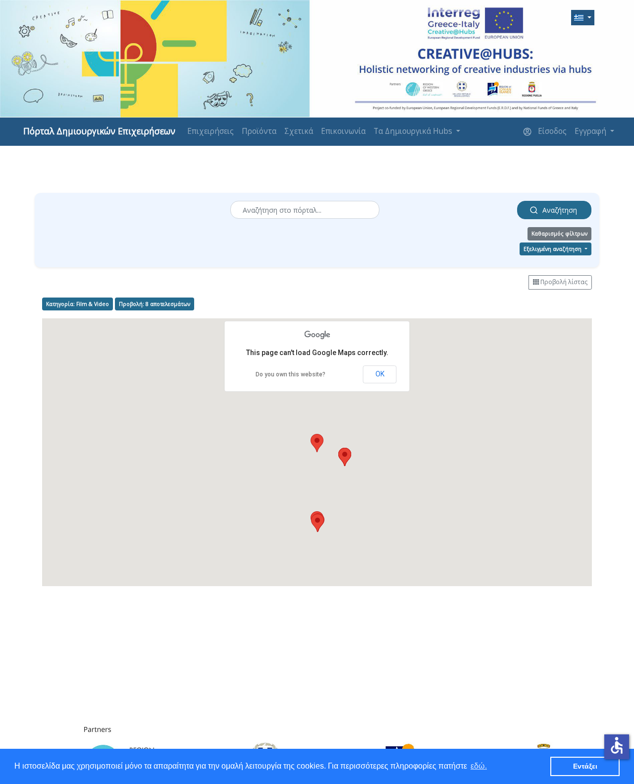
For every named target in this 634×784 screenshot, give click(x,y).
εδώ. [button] (479, 766)
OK (379, 374)
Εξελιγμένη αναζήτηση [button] (553, 248)
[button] (582, 18)
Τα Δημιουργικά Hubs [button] (413, 131)
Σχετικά (298, 131)
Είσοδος (551, 131)
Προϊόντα (259, 131)
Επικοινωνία (343, 131)
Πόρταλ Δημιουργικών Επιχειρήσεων (99, 131)
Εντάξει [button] (585, 766)
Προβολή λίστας (563, 282)
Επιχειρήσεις (210, 131)
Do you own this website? (290, 374)
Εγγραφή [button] (591, 131)
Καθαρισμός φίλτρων (559, 233)
